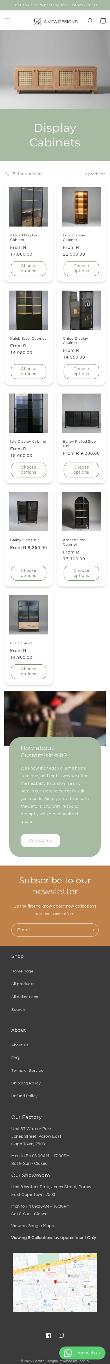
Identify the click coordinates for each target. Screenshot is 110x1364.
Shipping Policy (26, 1083)
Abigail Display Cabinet (24, 237)
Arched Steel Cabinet (74, 542)
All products (22, 984)
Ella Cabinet (21, 643)
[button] (7, 21)
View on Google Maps (32, 1226)
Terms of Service (27, 1071)
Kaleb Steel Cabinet (28, 338)
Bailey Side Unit (24, 540)
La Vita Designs (45, 1361)
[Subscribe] (92, 930)
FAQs (16, 1058)
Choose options (28, 268)
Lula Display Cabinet (74, 237)
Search (18, 1010)
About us (19, 1045)
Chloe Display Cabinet (75, 340)
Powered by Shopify (74, 1361)
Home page (22, 971)
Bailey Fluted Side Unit (79, 443)
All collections (24, 997)
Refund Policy (24, 1096)
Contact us (40, 840)
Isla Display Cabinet (28, 441)
